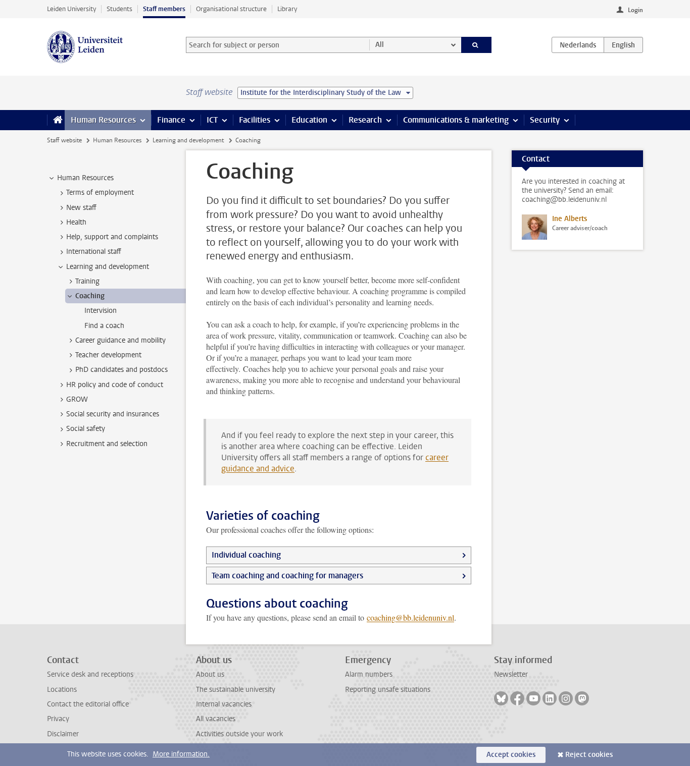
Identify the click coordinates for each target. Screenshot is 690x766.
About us (210, 674)
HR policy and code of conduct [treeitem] (114, 385)
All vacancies (215, 719)
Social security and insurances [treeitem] (112, 414)
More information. (181, 754)
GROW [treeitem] (77, 399)
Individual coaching (246, 555)
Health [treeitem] (76, 222)
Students (119, 9)
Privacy (58, 719)
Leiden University (71, 9)
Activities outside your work (239, 734)
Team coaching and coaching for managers (287, 575)
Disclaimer (63, 734)
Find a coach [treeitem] (104, 326)
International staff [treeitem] (93, 251)
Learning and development (188, 140)
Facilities (254, 120)
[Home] (56, 120)
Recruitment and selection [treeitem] (106, 444)
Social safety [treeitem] (85, 428)
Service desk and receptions (90, 674)
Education (309, 120)
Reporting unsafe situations (387, 689)
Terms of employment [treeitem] (100, 192)
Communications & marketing (456, 120)
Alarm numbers (368, 674)
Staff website (64, 140)
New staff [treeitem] (81, 207)
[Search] (476, 45)
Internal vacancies (224, 704)
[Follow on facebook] (517, 698)
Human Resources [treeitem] (85, 178)
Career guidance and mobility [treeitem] (120, 340)
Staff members (164, 9)
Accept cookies (510, 754)
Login (635, 10)
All (379, 44)
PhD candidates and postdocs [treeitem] (121, 369)
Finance (171, 120)
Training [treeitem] (87, 281)
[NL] (578, 45)
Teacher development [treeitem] (108, 355)
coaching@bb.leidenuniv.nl (410, 617)
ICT (212, 120)
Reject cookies (589, 754)
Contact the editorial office (88, 704)
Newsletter (511, 674)
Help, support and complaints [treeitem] (112, 237)
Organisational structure (231, 9)
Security (545, 120)
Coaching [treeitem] (90, 296)
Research (365, 120)
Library (287, 9)
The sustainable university (235, 689)
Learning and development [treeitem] (107, 266)
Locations (62, 689)
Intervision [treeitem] (100, 310)
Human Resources (103, 120)
